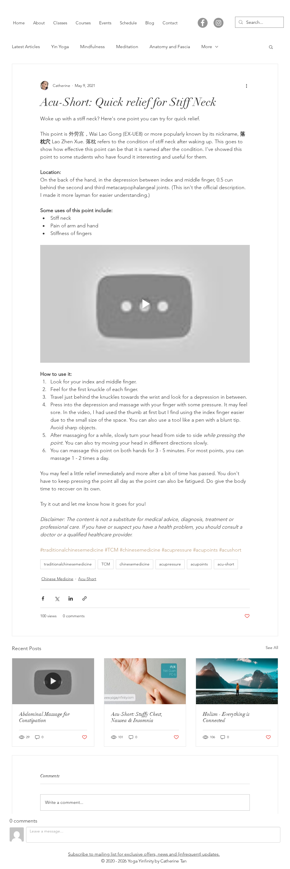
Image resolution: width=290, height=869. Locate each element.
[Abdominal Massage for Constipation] (53, 681)
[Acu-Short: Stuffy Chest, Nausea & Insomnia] (145, 681)
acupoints (199, 564)
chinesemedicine (135, 564)
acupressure (170, 564)
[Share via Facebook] (43, 598)
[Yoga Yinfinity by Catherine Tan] (203, 23)
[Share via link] (84, 598)
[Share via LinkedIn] (70, 598)
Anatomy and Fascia (170, 46)
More (206, 46)
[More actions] (246, 85)
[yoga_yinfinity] (218, 23)
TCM (105, 564)
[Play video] (145, 304)
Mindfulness (92, 46)
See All (272, 647)
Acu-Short (87, 578)
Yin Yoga (60, 46)
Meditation (127, 46)
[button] (271, 46)
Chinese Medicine (57, 578)
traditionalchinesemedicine (68, 564)
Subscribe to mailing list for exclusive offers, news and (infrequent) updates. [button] (144, 854)
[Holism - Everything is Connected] (237, 681)
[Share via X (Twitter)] (56, 598)
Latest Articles (26, 46)
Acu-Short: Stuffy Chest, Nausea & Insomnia (137, 717)
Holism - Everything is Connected (226, 717)
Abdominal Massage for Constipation (44, 717)
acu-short (226, 564)
